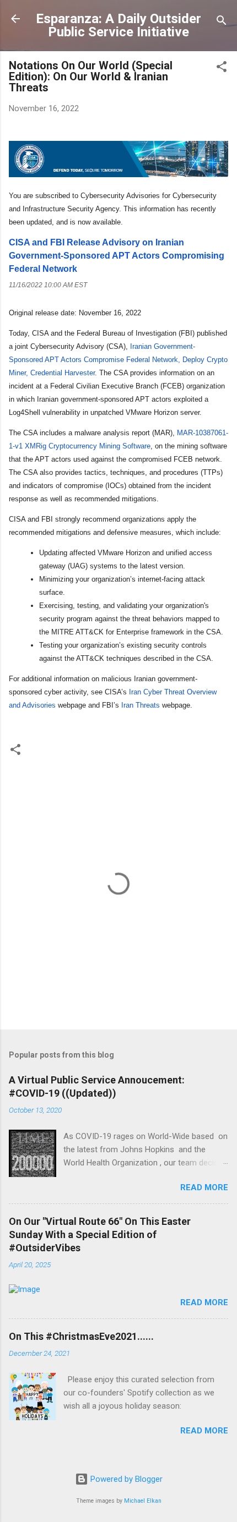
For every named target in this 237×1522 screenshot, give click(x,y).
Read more (204, 1187)
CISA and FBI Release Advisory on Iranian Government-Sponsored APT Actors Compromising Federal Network (116, 255)
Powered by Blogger (125, 1479)
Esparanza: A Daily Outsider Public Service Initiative (118, 25)
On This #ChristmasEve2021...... (81, 1336)
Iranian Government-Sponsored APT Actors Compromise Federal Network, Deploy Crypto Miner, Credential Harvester (118, 359)
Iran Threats (140, 705)
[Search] (221, 22)
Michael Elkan (142, 1500)
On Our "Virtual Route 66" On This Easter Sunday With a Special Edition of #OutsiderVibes (100, 1234)
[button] (221, 68)
